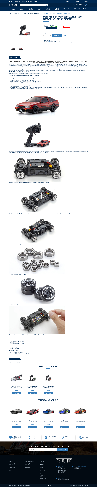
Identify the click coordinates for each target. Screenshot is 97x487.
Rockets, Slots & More (76, 9)
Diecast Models (39, 9)
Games (10, 472)
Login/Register (27, 467)
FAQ (41, 469)
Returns (41, 476)
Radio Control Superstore (29, 461)
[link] (9, 1)
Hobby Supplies (48, 9)
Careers (41, 463)
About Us (67, 1)
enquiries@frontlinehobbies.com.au (64, 479)
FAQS (73, 1)
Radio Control (13, 9)
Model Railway (31, 9)
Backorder (32, 393)
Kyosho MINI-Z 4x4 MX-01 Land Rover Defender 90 (48, 387)
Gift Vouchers (27, 464)
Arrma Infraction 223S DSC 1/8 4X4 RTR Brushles (48, 420)
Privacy (41, 473)
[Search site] (46, 5)
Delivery (41, 467)
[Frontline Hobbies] (13, 5)
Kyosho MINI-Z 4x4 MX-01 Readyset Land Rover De (32, 387)
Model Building (22, 9)
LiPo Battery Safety (43, 472)
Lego (10, 473)
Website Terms (43, 475)
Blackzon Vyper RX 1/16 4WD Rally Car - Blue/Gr (64, 420)
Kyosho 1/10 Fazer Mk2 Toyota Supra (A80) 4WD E (16, 387)
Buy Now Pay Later (28, 463)
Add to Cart (57, 35)
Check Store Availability (51, 28)
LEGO (68, 8)
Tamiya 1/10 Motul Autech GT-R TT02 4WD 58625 (32, 420)
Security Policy (43, 478)
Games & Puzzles (57, 9)
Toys (64, 8)
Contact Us (42, 464)
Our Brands (27, 466)
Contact (77, 1)
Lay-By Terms (43, 470)
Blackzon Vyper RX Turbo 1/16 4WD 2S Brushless (80, 420)
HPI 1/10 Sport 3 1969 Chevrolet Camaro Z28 (16, 420)
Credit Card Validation (44, 466)
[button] (66, 35)
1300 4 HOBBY (79, 4)
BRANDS (85, 8)
